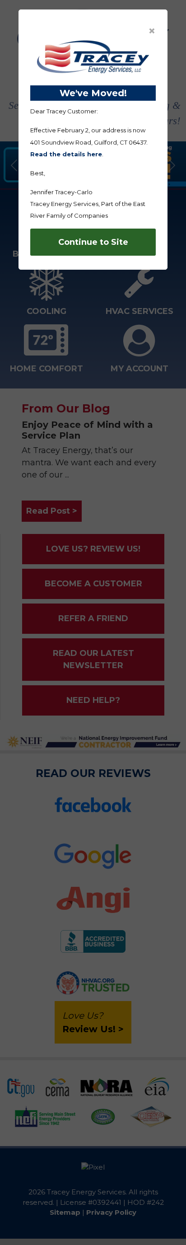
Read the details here (66, 154)
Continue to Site (93, 242)
